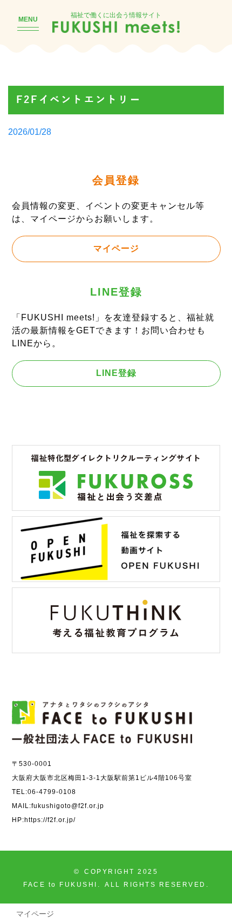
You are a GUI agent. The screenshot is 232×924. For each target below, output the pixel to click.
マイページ (116, 248)
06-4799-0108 (52, 792)
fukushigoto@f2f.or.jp (67, 806)
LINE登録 (116, 372)
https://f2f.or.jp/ (50, 820)
